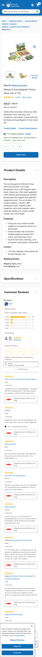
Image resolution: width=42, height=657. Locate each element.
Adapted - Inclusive (9, 24)
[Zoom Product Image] (34, 47)
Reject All (17, 646)
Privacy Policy (20, 635)
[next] (29, 76)
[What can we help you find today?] (37, 11)
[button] (32, 5)
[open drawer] (3, 5)
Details (28, 134)
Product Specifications (28, 128)
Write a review (26, 97)
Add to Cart (21, 155)
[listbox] (16, 79)
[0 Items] (38, 5)
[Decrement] (6, 146)
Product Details (10, 128)
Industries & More (15, 21)
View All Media (34, 76)
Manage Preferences (17, 640)
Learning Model (31, 21)
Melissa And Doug (19, 85)
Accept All (17, 653)
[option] (10, 79)
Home (4, 21)
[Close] (31, 625)
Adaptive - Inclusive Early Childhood (15, 27)
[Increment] (19, 146)
